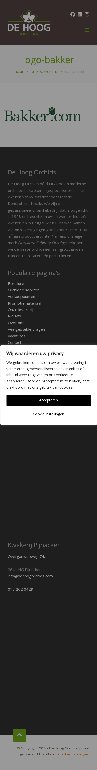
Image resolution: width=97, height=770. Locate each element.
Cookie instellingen (48, 414)
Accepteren (48, 400)
